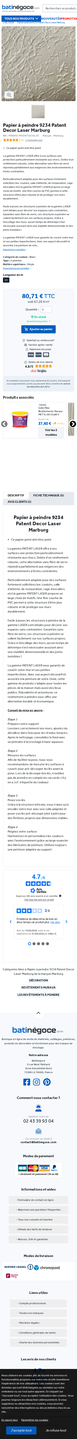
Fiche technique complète (16, 268)
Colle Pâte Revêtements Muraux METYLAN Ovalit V (50, 411)
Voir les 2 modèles (51, 432)
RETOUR (9, 22)
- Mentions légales (28, 1322)
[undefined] (60, 895)
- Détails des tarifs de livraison (34, 1229)
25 (6, 280)
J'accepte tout (21, 1430)
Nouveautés (51, 18)
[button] (34, 1420)
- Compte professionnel (32, 1303)
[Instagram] (38, 1082)
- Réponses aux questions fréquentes (38, 1209)
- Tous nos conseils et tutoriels (34, 1219)
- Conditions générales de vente (37, 1332)
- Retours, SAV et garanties (32, 1239)
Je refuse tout (56, 1430)
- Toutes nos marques (31, 1313)
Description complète (14, 249)
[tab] (16, 495)
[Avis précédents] (10, 922)
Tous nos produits (19, 18)
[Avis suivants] (66, 922)
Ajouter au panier (41, 329)
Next (71, 422)
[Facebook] (28, 1082)
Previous (2, 422)
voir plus (55, 922)
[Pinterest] (48, 1082)
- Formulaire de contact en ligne (35, 1200)
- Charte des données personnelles (38, 1342)
